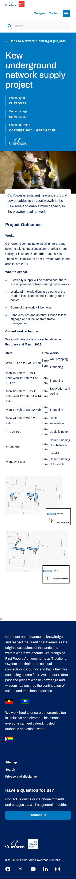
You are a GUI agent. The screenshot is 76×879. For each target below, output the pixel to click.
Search (10, 769)
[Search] (9, 26)
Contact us (38, 815)
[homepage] (18, 4)
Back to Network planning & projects (38, 41)
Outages (39, 13)
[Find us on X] (20, 869)
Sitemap (11, 762)
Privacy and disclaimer (21, 776)
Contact (54, 13)
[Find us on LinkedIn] (45, 869)
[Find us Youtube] (33, 869)
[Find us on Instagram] (57, 869)
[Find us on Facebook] (7, 869)
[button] (66, 13)
